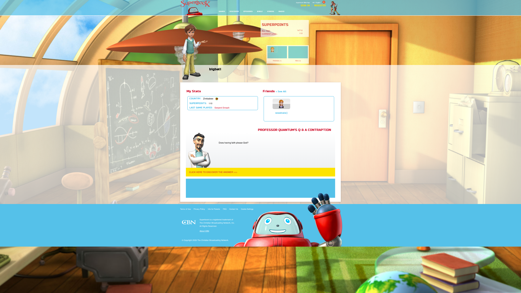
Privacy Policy (199, 209)
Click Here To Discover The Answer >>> (213, 172)
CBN (189, 223)
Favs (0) (298, 61)
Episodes (248, 11)
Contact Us (233, 209)
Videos (270, 11)
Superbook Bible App (303, 2)
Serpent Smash (222, 107)
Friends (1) (277, 61)
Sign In (305, 5)
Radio (281, 11)
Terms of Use (185, 209)
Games (222, 11)
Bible (260, 11)
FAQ (224, 209)
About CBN (204, 231)
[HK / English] (319, 0)
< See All (281, 91)
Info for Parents (214, 209)
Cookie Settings (247, 209)
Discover (234, 11)
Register (320, 5)
